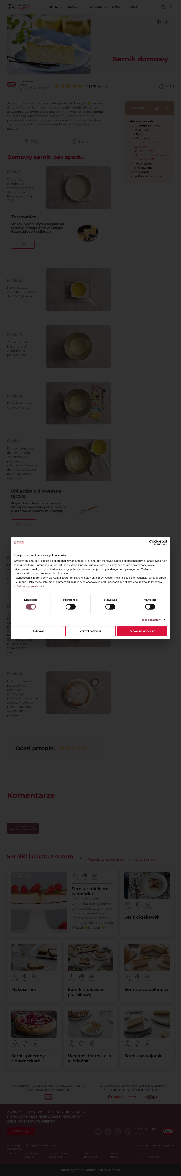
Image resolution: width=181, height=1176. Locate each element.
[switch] (71, 607)
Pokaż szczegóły (150, 619)
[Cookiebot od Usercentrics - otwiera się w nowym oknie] (151, 542)
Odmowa (38, 630)
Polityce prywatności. (30, 586)
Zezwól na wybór (90, 630)
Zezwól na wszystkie (142, 630)
